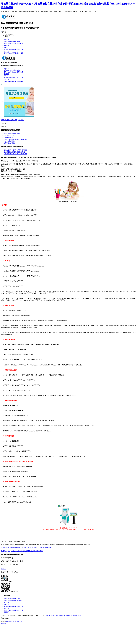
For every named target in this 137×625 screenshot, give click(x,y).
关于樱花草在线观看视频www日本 (13, 49)
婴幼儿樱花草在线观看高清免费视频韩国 (15, 150)
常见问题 (6, 612)
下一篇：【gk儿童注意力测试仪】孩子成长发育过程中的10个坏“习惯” (22, 551)
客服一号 (8, 621)
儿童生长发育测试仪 (9, 141)
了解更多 (3, 569)
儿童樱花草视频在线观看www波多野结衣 (15, 139)
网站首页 (6, 39)
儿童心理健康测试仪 (9, 137)
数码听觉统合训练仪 (9, 143)
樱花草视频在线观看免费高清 (12, 41)
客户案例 (6, 45)
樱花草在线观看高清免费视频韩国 (13, 43)
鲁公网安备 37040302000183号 (72, 615)
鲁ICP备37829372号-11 (52, 615)
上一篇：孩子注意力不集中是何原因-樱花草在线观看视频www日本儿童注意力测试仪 (26, 547)
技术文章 (6, 51)
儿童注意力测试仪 (9, 135)
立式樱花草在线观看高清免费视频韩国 (14, 152)
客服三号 (19, 621)
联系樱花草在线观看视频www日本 (13, 53)
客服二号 (13, 621)
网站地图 (61, 615)
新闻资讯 (6, 47)
